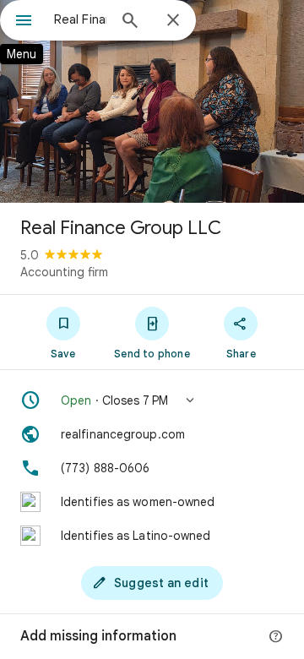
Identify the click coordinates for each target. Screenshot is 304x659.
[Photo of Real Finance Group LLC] (152, 101)
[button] (152, 400)
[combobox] (80, 19)
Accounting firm (64, 272)
